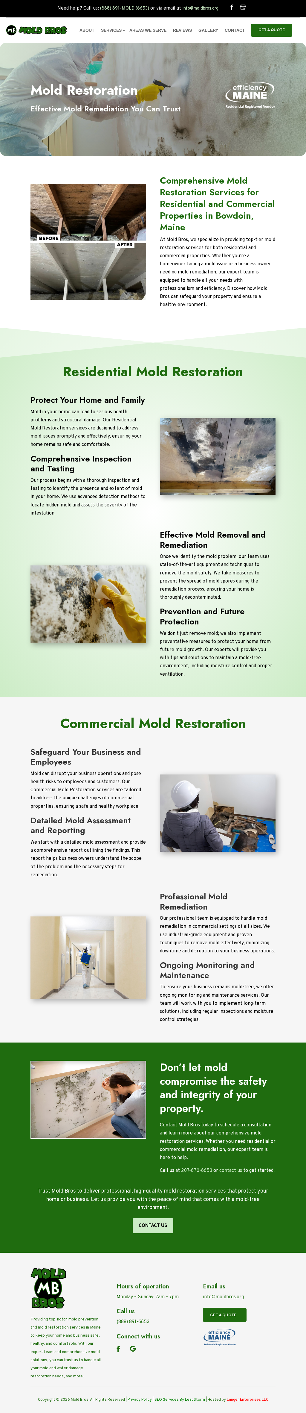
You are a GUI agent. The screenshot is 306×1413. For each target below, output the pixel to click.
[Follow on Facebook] (118, 1349)
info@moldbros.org (200, 8)
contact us (230, 1171)
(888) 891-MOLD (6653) (124, 8)
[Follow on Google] (133, 1349)
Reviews (182, 30)
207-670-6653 (196, 1171)
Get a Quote (271, 30)
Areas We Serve (147, 30)
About (86, 30)
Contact (235, 30)
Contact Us (153, 1226)
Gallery (208, 30)
